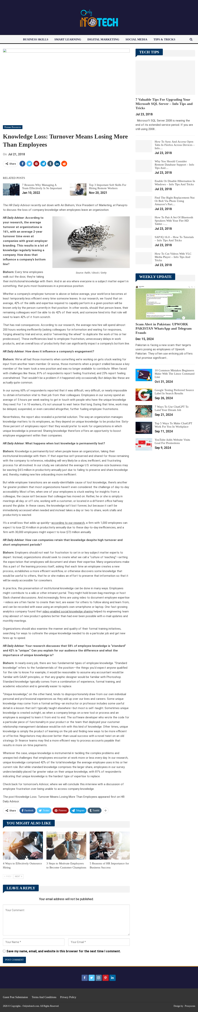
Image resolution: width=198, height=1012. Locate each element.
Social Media (136, 39)
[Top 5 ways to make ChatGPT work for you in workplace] (144, 428)
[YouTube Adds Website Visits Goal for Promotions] (144, 444)
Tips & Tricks (164, 39)
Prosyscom (190, 1006)
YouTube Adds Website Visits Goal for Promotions (172, 441)
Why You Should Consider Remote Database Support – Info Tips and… (174, 164)
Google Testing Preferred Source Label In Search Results (174, 392)
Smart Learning (67, 39)
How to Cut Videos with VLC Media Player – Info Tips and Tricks (173, 257)
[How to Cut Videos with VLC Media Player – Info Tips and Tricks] (144, 258)
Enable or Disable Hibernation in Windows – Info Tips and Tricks (175, 182)
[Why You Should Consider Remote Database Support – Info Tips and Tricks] (144, 166)
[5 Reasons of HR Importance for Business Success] (110, 846)
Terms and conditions (44, 997)
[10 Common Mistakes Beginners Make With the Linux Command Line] (144, 375)
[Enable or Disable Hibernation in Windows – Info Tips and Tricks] (144, 185)
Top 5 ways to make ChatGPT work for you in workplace (173, 425)
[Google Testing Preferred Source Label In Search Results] (144, 395)
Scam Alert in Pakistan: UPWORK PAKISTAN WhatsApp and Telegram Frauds (164, 328)
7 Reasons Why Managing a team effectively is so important (42, 186)
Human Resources (12, 127)
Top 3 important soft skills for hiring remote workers (107, 186)
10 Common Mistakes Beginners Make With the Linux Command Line (175, 373)
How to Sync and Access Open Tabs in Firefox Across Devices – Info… (175, 145)
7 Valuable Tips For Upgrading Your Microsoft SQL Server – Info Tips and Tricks (164, 104)
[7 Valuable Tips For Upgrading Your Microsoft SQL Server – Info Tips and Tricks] (165, 77)
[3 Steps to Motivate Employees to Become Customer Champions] (66, 846)
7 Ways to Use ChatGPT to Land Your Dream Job (172, 408)
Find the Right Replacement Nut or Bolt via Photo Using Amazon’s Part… (175, 201)
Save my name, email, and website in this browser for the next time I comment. (63, 951)
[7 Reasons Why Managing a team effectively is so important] (11, 189)
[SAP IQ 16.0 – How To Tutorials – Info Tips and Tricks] (144, 242)
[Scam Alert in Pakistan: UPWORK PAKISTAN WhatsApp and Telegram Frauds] (165, 302)
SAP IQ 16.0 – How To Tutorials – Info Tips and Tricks (174, 239)
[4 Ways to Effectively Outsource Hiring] (23, 846)
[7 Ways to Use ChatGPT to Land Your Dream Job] (144, 411)
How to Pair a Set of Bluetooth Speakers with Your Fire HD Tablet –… (174, 220)
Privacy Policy (68, 997)
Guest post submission (15, 997)
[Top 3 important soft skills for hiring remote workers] (78, 189)
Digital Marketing (103, 39)
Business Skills (35, 39)
